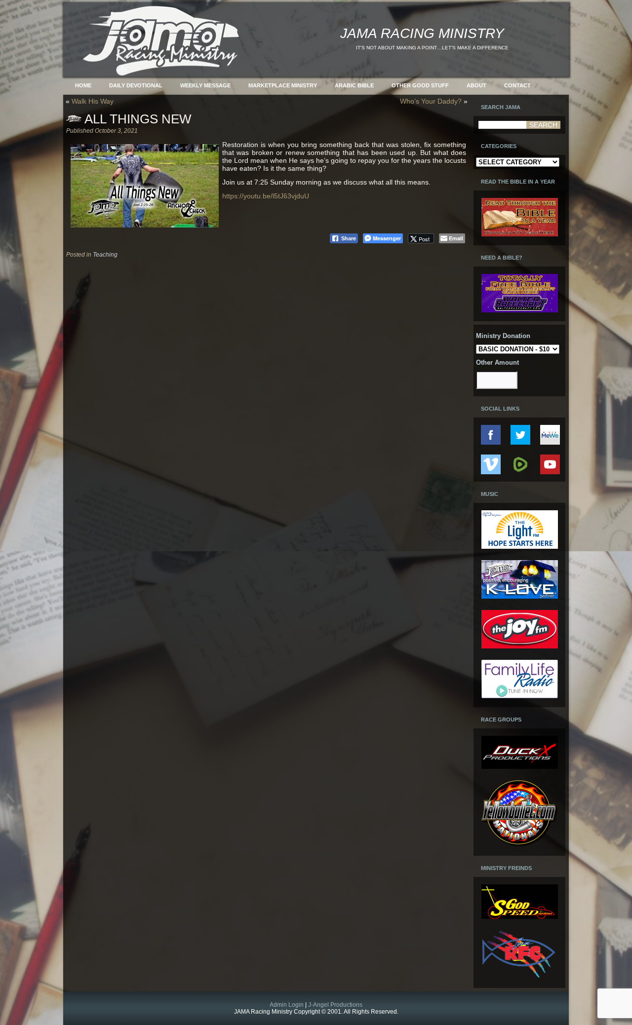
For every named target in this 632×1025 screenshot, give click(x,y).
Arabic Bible (354, 85)
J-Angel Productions (335, 1004)
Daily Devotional (135, 85)
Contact (517, 85)
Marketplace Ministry (282, 85)
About (476, 85)
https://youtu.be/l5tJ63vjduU (265, 196)
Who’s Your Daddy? (431, 101)
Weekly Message (205, 85)
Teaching (105, 254)
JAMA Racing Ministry (422, 33)
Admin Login (287, 1004)
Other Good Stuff (420, 85)
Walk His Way (93, 101)
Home (83, 85)
